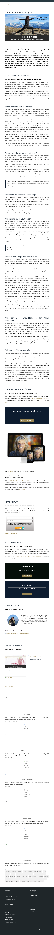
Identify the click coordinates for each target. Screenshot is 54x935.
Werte (28, 881)
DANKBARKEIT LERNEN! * (35, 659)
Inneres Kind (43, 874)
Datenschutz (26, 929)
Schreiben (17, 878)
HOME (8, 929)
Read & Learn (33, 912)
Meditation (34, 876)
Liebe (30, 876)
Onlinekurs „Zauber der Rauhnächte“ (39, 398)
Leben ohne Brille (10, 914)
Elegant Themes (24, 933)
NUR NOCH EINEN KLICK (27, 420)
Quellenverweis (42, 929)
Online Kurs (10, 471)
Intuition (7, 876)
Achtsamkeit (8, 871)
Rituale (13, 878)
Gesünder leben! (34, 907)
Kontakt (13, 929)
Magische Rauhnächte (11, 907)
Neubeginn (46, 876)
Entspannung (39, 871)
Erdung (44, 871)
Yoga (39, 881)
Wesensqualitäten (33, 881)
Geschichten (25, 874)
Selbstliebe (22, 878)
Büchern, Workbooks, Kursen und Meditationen (30, 556)
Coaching (24, 871)
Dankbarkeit (30, 871)
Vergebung (45, 878)
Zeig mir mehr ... (9, 825)
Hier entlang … (22, 489)
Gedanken (13, 874)
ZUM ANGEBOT (27, 575)
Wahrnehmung (23, 881)
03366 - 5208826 (9, 1)
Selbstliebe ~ (9, 670)
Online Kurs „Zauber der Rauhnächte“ (19, 481)
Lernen (23, 876)
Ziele (42, 881)
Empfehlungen (34, 929)
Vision (12, 881)
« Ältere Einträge (9, 686)
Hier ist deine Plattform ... (11, 721)
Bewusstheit (14, 871)
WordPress (38, 933)
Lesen (27, 876)
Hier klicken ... (8, 786)
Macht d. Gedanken (11, 922)
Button (7, 402)
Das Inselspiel (9, 919)
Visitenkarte (16, 881)
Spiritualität (34, 878)
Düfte (35, 871)
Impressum (19, 929)
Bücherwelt (20, 871)
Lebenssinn (18, 876)
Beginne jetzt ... (9, 757)
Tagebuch (39, 878)
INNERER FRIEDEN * (11, 680)
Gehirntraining (19, 874)
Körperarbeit (12, 876)
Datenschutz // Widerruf (11, 533)
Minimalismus (40, 876)
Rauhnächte (8, 878)
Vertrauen (8, 881)
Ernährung (8, 874)
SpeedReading (28, 878)
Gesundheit (31, 874)
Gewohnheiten (37, 874)
